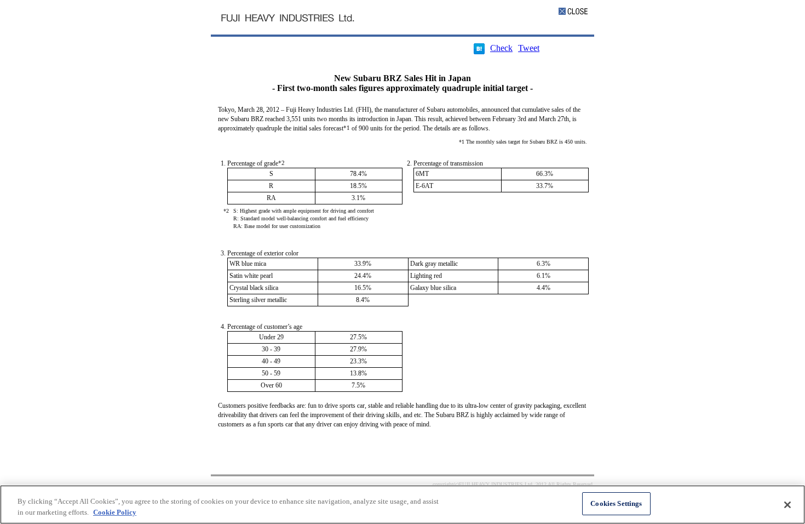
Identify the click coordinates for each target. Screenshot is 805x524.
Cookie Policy (114, 512)
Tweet (528, 48)
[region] (402, 504)
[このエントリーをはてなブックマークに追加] (479, 51)
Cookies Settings (616, 503)
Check (501, 48)
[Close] (787, 505)
